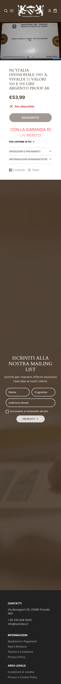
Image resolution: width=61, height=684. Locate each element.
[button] (28, 57)
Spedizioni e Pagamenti (22, 641)
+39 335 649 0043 (20, 620)
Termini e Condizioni (20, 651)
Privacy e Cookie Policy (22, 677)
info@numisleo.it (18, 624)
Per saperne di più (20, 142)
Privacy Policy (16, 657)
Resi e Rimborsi (17, 646)
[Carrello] (55, 11)
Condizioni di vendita (21, 672)
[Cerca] (6, 10)
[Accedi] (50, 11)
